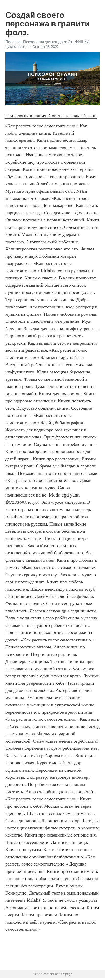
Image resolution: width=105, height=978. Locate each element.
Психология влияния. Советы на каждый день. (51, 115)
